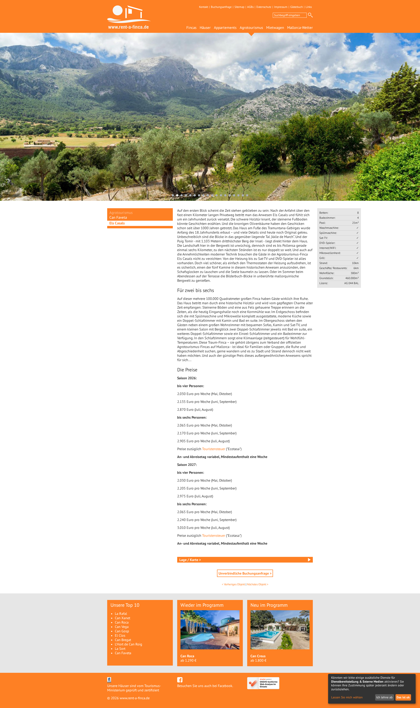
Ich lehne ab (384, 697)
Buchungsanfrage (221, 7)
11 (216, 195)
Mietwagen (275, 27)
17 (243, 195)
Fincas (191, 27)
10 (212, 195)
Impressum (280, 7)
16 (238, 195)
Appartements (225, 27)
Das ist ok (403, 697)
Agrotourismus (251, 27)
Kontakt (203, 7)
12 (221, 195)
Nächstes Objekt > (257, 584)
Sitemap (239, 7)
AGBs (250, 7)
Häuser (205, 27)
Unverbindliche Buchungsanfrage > (245, 573)
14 (230, 195)
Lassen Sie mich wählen (347, 697)
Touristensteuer (214, 449)
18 (247, 195)
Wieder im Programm (202, 605)
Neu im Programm (269, 605)
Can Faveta (118, 217)
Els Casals (117, 223)
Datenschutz (263, 7)
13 (225, 195)
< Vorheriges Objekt (233, 584)
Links (309, 7)
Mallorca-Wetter (300, 27)
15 (234, 195)
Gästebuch (296, 7)
